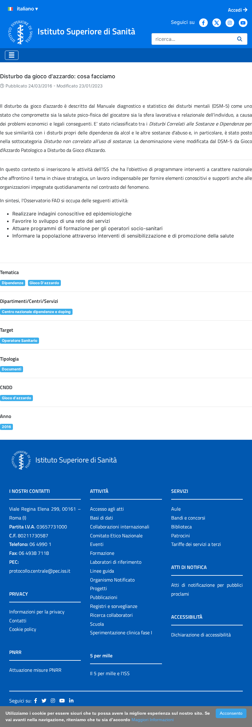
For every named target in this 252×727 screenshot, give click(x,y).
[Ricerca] (240, 39)
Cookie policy (22, 629)
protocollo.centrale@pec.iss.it (39, 570)
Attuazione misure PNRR (35, 670)
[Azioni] (10, 9)
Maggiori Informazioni (153, 719)
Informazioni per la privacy (37, 611)
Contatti (17, 620)
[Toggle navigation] (11, 55)
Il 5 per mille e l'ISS (110, 673)
